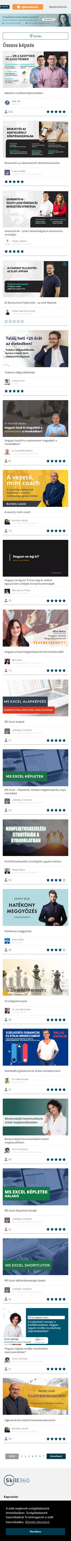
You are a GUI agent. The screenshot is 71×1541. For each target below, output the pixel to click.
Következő (56, 1456)
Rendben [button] (35, 1531)
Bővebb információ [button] (37, 1522)
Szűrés (37, 36)
